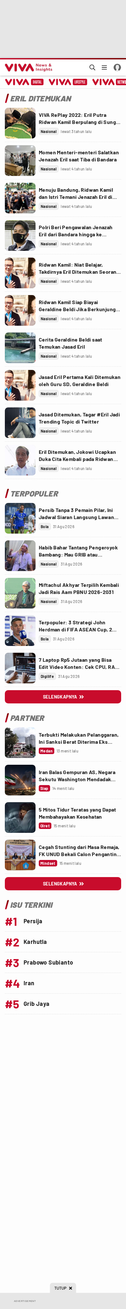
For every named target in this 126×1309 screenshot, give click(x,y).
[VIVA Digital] (24, 82)
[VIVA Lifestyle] (68, 82)
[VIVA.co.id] (27, 67)
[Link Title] (20, 123)
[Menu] (104, 67)
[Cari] (92, 67)
